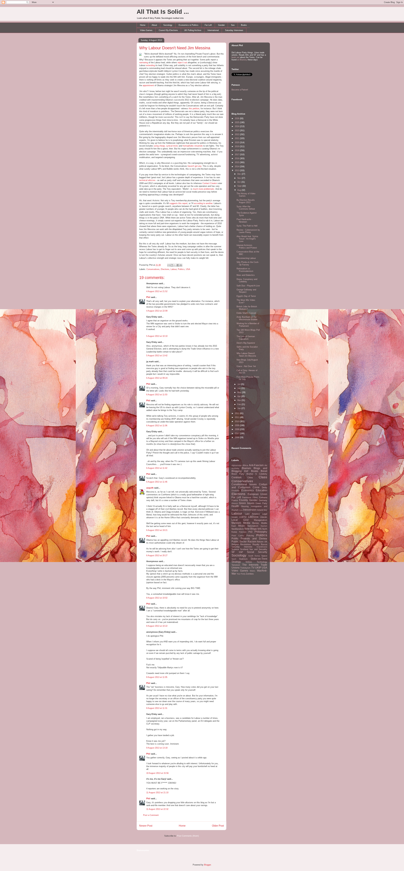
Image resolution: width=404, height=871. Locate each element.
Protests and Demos (254, 538)
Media (246, 523)
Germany (263, 500)
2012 (237, 413)
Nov (239, 178)
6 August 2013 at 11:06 (156, 425)
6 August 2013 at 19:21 (156, 530)
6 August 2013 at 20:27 (156, 555)
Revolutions (245, 544)
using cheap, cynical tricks (166, 146)
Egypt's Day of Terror (246, 296)
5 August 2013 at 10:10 (156, 336)
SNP (241, 552)
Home (142, 25)
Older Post (218, 825)
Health (235, 506)
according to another (203, 203)
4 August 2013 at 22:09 (156, 311)
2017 (237, 154)
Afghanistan (237, 465)
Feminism (246, 497)
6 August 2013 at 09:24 (156, 378)
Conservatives (153, 269)
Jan (239, 408)
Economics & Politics (188, 25)
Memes (255, 523)
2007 (237, 433)
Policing (250, 535)
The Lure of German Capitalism (246, 337)
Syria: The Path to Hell (247, 226)
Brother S (252, 474)
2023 (237, 130)
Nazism (264, 526)
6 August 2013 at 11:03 (156, 394)
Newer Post (145, 825)
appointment (148, 85)
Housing (245, 506)
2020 (237, 142)
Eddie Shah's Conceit (246, 313)
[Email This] (168, 265)
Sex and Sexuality (258, 549)
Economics (247, 490)
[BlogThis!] (171, 265)
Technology (262, 562)
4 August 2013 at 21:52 (156, 291)
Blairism (246, 468)
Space (264, 556)
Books (244, 25)
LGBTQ (242, 517)
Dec (239, 174)
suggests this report (178, 203)
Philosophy (261, 531)
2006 (237, 437)
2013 (237, 170)
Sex (233, 25)
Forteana (263, 497)
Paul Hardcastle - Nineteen (244, 220)
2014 (237, 166)
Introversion (249, 509)
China (250, 477)
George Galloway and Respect (246, 290)
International (213, 30)
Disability (235, 490)
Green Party (261, 503)
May (239, 392)
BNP (246, 471)
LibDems (253, 517)
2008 (237, 429)
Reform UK (262, 542)
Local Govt (240, 520)
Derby (264, 487)
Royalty (255, 544)
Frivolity (243, 500)
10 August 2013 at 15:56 (157, 773)
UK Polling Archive (192, 30)
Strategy (236, 561)
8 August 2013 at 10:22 (156, 626)
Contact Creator (209, 183)
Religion (235, 544)
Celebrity (263, 474)
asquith (150, 488)
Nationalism (252, 526)
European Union (257, 494)
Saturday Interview (242, 547)
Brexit (264, 471)
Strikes (249, 562)
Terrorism (236, 565)
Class (263, 477)
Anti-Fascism (256, 465)
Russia (264, 544)
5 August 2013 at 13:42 (156, 355)
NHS (259, 529)
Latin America (252, 514)
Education (261, 490)
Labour (174, 269)
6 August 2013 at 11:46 (156, 482)
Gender (221, 25)
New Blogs (250, 528)
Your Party (241, 574)
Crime (256, 487)
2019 (237, 146)
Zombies (250, 574)
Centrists (236, 477)
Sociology (167, 25)
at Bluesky (242, 59)
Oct (239, 182)
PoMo (235, 538)
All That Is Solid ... (163, 11)
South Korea (254, 556)
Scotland (244, 549)
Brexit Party (238, 474)
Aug (239, 190)
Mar (239, 400)
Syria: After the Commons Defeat (246, 207)
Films (255, 497)
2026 (237, 118)
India (241, 510)
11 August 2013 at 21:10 (157, 792)
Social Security (257, 552)
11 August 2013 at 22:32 (157, 809)
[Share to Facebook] (177, 265)
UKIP (258, 567)
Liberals (263, 517)
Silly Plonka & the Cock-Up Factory (248, 263)
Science (235, 549)
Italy (265, 510)
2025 (237, 122)
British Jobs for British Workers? (247, 307)
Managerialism (260, 520)
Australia (235, 468)
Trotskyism (245, 568)
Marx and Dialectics (246, 275)
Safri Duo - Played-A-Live (248, 285)
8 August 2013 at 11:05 (156, 677)
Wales (252, 571)
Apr (239, 396)
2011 (237, 417)
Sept (239, 186)
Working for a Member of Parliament (248, 324)
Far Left (208, 25)
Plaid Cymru (238, 536)
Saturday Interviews (234, 30)
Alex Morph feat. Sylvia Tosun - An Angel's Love (247, 238)
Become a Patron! (240, 90)
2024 (237, 126)
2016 (237, 158)
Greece (235, 503)
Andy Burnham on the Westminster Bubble (247, 318)
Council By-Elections (168, 30)
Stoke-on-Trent (259, 558)
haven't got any (194, 166)
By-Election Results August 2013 (246, 201)
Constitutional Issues (244, 484)
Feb (239, 404)
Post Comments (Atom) (188, 836)
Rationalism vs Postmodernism (245, 269)
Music (241, 525)
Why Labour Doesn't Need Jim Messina (174, 48)
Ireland (260, 510)
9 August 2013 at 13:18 (156, 748)
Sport (234, 559)
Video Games (146, 30)
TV (253, 567)
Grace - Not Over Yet (246, 366)
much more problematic (203, 189)
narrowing (143, 62)
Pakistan (243, 532)
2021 (237, 138)
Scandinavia (261, 547)
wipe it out (182, 62)
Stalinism (243, 559)
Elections (165, 269)
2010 (237, 421)
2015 (237, 162)
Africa (245, 465)
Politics (181, 269)
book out (235, 57)
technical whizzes (147, 180)
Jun (239, 388)
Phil (148, 297)
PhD (250, 532)
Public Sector (239, 541)
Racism (252, 541)
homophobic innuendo (193, 146)
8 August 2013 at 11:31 (156, 708)
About (154, 25)
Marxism (236, 523)
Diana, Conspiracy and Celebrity (247, 280)
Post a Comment (151, 815)
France (235, 500)
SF (233, 552)
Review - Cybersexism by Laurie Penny (248, 231)
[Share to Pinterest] (180, 265)
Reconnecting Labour (246, 258)
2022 (237, 134)
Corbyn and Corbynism (249, 486)
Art (265, 465)
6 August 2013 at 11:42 (156, 468)
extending (150, 65)
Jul (239, 384)
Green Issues (246, 503)
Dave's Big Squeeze (246, 343)
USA (188, 269)
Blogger (207, 865)
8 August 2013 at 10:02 (156, 598)
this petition (194, 108)
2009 (237, 425)
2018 (237, 150)
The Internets (250, 564)
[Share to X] (174, 265)
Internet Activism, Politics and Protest (247, 246)
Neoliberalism (238, 529)
